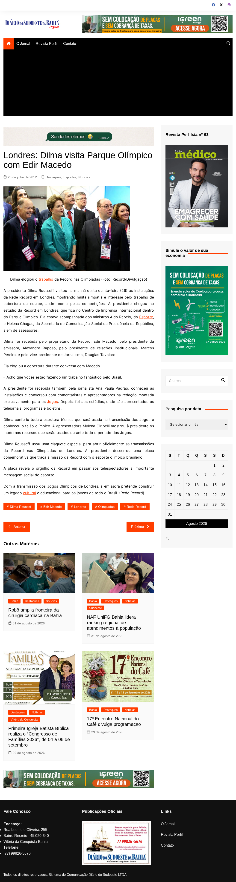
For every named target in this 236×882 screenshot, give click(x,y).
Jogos (52, 401)
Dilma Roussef (20, 507)
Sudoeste (95, 608)
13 (197, 485)
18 (179, 495)
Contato (69, 44)
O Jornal (23, 44)
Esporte (146, 317)
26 (188, 504)
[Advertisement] (118, 84)
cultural (29, 493)
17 (170, 495)
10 (170, 485)
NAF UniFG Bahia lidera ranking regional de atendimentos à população (114, 623)
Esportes (69, 177)
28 (206, 504)
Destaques (53, 177)
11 (179, 485)
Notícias (84, 177)
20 (197, 495)
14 (206, 485)
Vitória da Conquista (24, 719)
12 (188, 485)
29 (214, 504)
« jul (168, 538)
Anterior (19, 527)
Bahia (14, 601)
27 (197, 504)
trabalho (46, 279)
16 (223, 485)
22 (214, 495)
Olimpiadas (106, 507)
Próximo (137, 527)
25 (179, 504)
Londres (80, 507)
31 (170, 514)
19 (188, 495)
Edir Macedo (52, 507)
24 (170, 504)
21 (206, 495)
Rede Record (136, 507)
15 (214, 485)
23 (223, 495)
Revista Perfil (47, 44)
